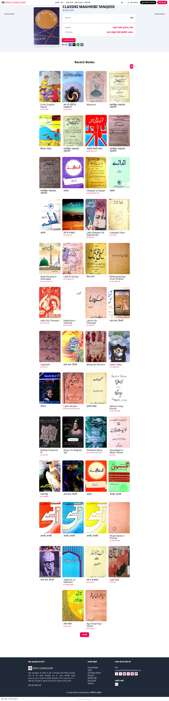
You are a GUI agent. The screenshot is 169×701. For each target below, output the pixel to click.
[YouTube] (124, 674)
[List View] (135, 66)
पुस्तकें (57, 2)
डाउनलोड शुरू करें (68, 40)
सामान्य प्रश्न (79, 2)
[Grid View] (131, 66)
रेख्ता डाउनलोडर (93, 667)
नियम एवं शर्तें (92, 681)
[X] (120, 674)
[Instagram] (128, 674)
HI (122, 2)
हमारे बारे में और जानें (34, 685)
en (116, 684)
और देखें (84, 635)
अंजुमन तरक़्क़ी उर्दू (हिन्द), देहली (123, 27)
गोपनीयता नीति (92, 678)
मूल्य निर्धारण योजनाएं (94, 673)
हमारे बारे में (69, 2)
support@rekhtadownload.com (128, 670)
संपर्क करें (87, 2)
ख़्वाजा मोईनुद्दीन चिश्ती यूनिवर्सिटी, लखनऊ (120, 32)
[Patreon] (136, 674)
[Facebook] (116, 674)
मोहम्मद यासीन (69, 10)
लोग (62, 2)
